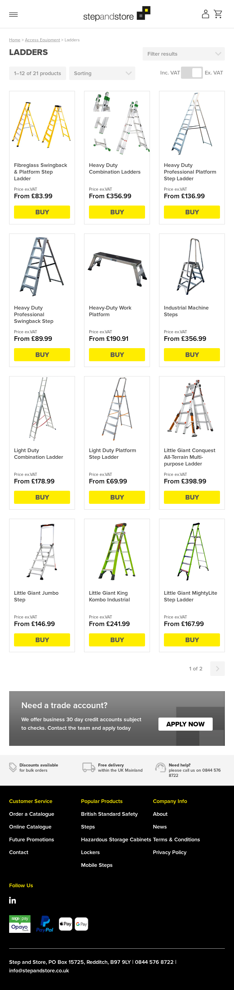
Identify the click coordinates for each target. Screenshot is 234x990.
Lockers (90, 852)
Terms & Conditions (176, 839)
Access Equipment (42, 40)
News (160, 827)
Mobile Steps (97, 865)
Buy (42, 212)
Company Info (170, 801)
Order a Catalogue (31, 814)
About (160, 814)
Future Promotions (31, 839)
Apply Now (185, 724)
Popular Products (102, 801)
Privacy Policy (169, 852)
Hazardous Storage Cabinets (116, 839)
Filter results (162, 54)
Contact (18, 852)
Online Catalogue (30, 827)
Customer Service (30, 801)
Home (14, 40)
